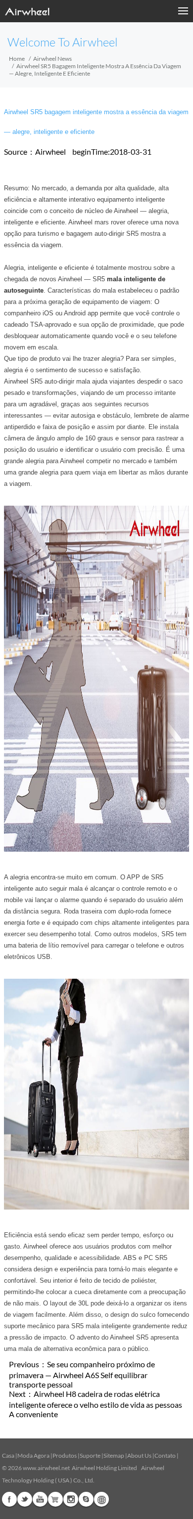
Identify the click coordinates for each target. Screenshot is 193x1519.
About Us (139, 1455)
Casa (8, 1455)
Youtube (40, 1499)
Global (101, 1499)
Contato (165, 1455)
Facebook (9, 1499)
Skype (86, 1499)
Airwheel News (52, 58)
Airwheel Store (55, 1499)
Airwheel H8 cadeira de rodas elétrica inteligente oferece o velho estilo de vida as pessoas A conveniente (95, 1404)
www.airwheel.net (46, 1468)
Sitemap (113, 1455)
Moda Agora (33, 1455)
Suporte (90, 1455)
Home (17, 58)
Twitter (24, 1499)
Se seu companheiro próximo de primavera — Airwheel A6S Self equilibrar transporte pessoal (82, 1374)
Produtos (64, 1455)
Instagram (70, 1499)
